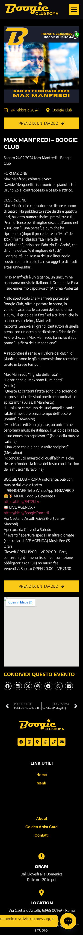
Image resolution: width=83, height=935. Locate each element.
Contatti (41, 835)
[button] (74, 9)
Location (41, 903)
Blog (41, 801)
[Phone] (53, 742)
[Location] (41, 892)
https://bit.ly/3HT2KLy (21, 501)
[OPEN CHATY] (68, 921)
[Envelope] (61, 742)
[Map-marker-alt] (37, 742)
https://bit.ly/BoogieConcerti (26, 512)
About (41, 819)
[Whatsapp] (45, 742)
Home (41, 775)
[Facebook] (21, 742)
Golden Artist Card (41, 827)
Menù (41, 783)
